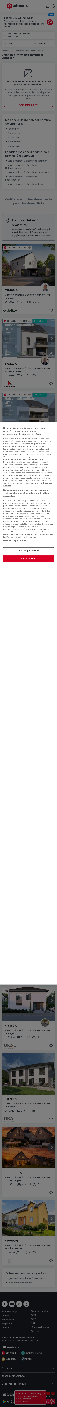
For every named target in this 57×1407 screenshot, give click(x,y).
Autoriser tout (28, 558)
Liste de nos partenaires (15, 540)
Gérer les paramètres (28, 550)
